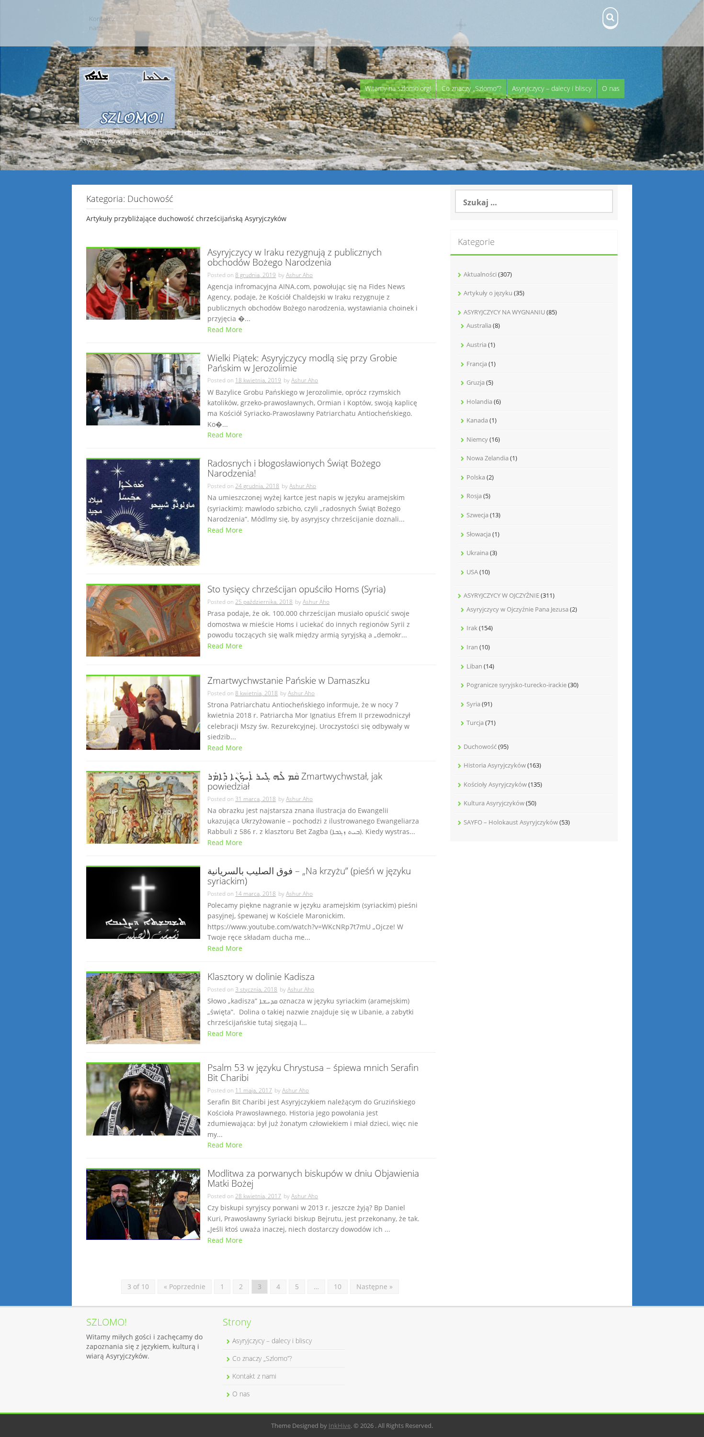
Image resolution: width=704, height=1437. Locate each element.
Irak (471, 628)
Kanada (477, 420)
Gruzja (475, 382)
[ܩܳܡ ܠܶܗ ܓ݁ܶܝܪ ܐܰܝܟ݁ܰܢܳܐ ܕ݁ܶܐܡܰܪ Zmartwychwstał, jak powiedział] (143, 807)
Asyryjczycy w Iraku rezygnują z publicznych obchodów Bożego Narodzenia (294, 257)
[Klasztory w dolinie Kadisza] (143, 1007)
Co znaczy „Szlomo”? (471, 88)
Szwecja (477, 515)
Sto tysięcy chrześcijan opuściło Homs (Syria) (296, 589)
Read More (224, 329)
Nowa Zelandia (487, 458)
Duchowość (480, 746)
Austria (476, 344)
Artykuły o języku (488, 293)
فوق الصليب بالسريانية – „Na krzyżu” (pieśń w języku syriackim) (309, 876)
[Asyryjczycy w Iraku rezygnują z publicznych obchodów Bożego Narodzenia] (143, 283)
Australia (478, 325)
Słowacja (478, 534)
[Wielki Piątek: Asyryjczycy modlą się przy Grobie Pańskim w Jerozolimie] (143, 388)
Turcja (475, 722)
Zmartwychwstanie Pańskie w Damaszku (288, 681)
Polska (475, 477)
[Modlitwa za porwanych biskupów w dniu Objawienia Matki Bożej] (143, 1203)
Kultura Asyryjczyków (494, 803)
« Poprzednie (184, 1286)
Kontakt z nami (102, 23)
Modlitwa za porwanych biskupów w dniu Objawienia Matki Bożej (313, 1179)
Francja (476, 363)
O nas (611, 88)
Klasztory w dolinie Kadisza (261, 977)
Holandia (479, 401)
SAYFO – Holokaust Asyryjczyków (511, 822)
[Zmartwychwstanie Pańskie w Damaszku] (143, 712)
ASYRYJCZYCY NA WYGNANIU (504, 312)
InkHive (340, 1425)
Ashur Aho (299, 275)
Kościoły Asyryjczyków (495, 784)
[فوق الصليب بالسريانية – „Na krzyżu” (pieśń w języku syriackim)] (143, 902)
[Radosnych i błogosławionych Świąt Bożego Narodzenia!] (143, 511)
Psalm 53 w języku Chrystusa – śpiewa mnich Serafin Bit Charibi (313, 1073)
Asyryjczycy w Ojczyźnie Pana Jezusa (517, 609)
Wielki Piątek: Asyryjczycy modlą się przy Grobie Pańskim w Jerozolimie (302, 363)
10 (337, 1286)
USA (472, 572)
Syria (473, 704)
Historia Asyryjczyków (495, 765)
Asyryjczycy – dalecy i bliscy (551, 88)
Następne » (374, 1286)
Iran (472, 647)
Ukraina (477, 552)
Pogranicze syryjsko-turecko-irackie (516, 684)
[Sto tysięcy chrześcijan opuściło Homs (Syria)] (143, 619)
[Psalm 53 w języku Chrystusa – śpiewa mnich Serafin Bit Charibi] (143, 1098)
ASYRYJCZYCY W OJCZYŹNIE (501, 595)
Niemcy (477, 439)
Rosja (474, 495)
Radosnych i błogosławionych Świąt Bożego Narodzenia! (294, 468)
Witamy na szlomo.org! (398, 88)
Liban (474, 666)
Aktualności (480, 274)
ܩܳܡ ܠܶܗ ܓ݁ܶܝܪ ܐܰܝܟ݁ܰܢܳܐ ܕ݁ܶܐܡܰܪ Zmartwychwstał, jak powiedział (294, 781)
